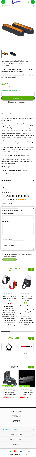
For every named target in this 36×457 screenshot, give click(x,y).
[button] (18, 113)
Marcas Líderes (15, 338)
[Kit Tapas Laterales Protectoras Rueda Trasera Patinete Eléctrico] (32, 45)
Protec (9, 354)
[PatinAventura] (16, 2)
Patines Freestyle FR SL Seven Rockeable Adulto (9, 393)
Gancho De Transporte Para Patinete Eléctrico (9, 297)
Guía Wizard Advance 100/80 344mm (27, 393)
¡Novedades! (16, 411)
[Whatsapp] (29, 2)
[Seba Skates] (26, 346)
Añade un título (7, 203)
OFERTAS (14, 367)
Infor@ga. (25, 454)
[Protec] (8, 346)
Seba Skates (26, 354)
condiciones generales (18, 254)
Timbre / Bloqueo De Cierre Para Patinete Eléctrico (26, 298)
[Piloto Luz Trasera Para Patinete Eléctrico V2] (30, 61)
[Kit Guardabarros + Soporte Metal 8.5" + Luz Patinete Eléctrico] (33, 61)
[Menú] (3, 2)
